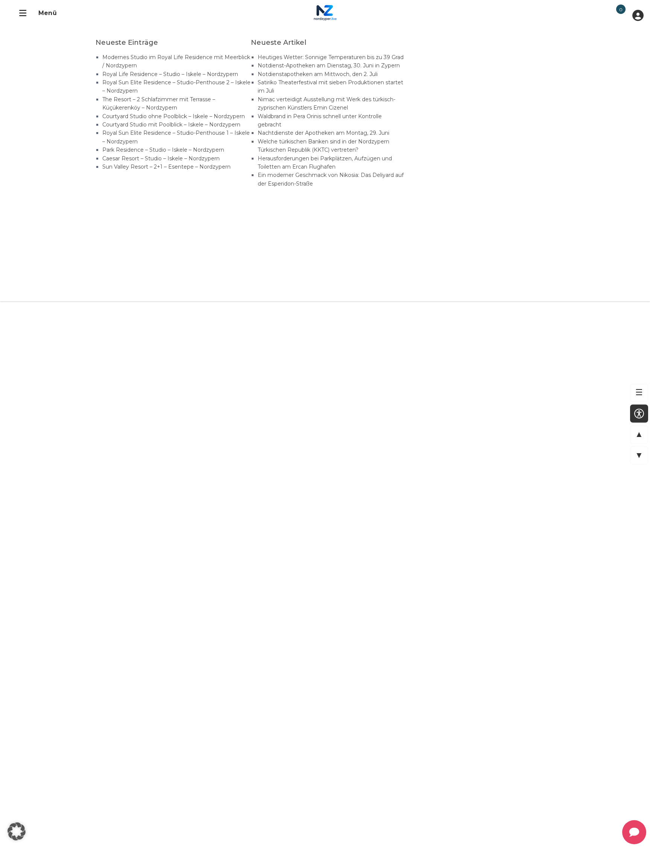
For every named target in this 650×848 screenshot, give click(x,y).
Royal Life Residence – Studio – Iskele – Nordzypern (170, 74)
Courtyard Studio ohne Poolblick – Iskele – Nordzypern (173, 116)
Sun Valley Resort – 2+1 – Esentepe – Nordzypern (166, 166)
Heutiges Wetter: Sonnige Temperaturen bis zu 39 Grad (331, 57)
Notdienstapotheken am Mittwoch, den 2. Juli (318, 74)
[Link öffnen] (318, 12)
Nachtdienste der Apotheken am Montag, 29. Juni (323, 132)
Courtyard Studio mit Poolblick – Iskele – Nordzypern (171, 124)
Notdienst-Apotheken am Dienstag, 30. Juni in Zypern (329, 65)
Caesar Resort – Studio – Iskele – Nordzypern (161, 158)
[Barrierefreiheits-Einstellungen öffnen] (639, 414)
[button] (16, 831)
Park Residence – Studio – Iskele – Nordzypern (163, 149)
